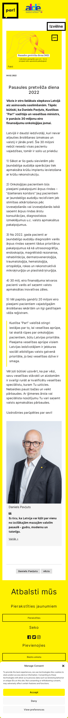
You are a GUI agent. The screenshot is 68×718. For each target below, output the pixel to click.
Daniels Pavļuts (28, 571)
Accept (34, 692)
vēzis (46, 571)
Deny (34, 700)
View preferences (34, 709)
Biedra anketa (34, 657)
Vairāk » (13, 538)
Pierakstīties (34, 618)
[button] (63, 665)
